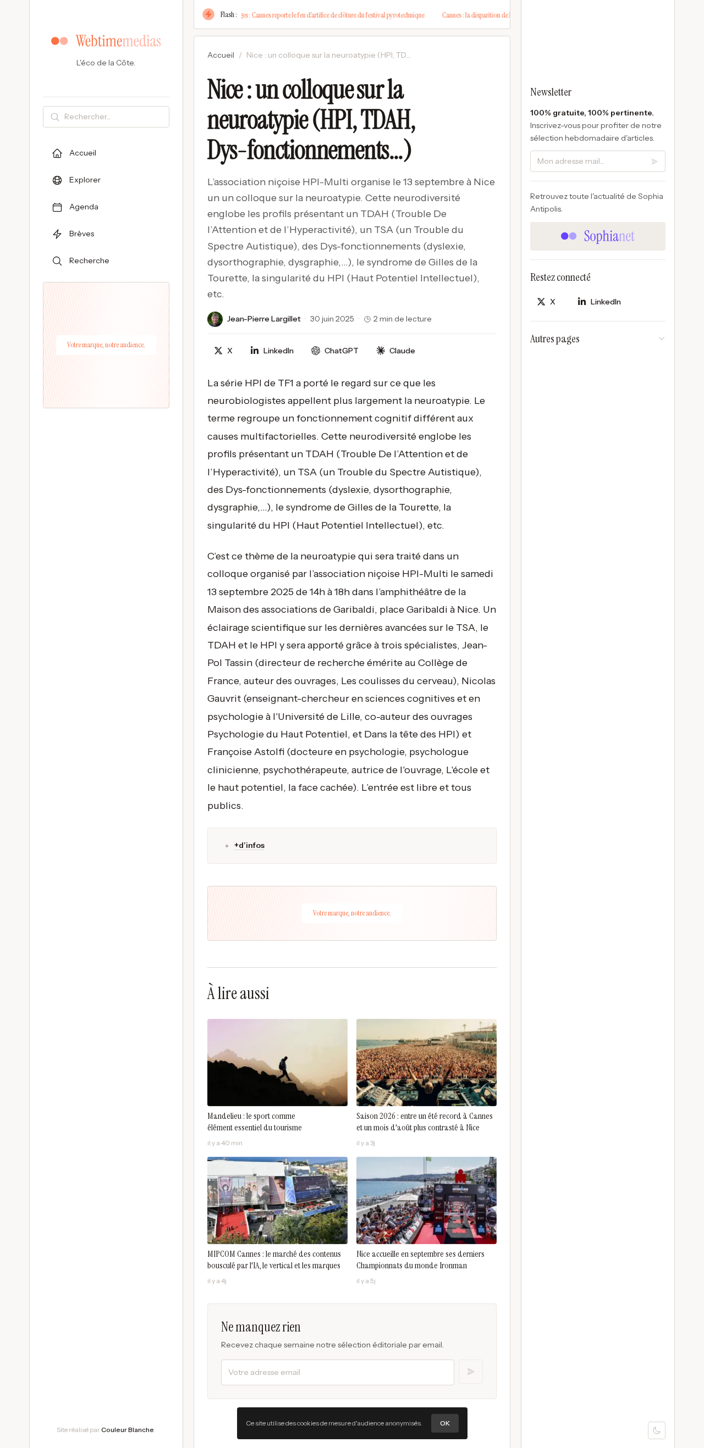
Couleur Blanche (127, 1429)
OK (445, 1423)
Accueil (220, 55)
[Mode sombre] (657, 1430)
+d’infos (249, 845)
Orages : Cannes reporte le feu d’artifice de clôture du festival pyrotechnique (304, 15)
